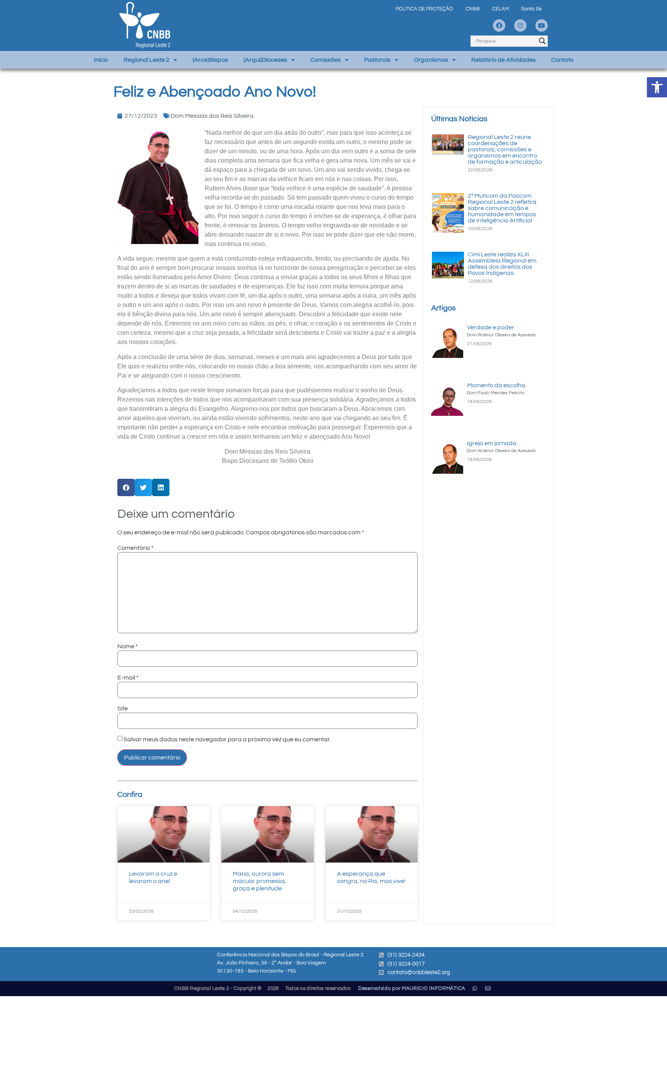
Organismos (431, 60)
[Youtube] (541, 25)
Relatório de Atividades (503, 60)
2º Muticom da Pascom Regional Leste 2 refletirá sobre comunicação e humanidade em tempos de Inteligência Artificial (502, 208)
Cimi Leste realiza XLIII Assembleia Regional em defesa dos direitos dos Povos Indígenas (502, 263)
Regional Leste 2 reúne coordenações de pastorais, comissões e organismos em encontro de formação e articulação (505, 149)
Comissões (325, 60)
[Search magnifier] (542, 41)
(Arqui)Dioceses (265, 60)
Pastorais (377, 60)
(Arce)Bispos (210, 60)
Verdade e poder (490, 327)
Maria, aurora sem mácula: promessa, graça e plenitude (259, 881)
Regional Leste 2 (146, 60)
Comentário (135, 548)
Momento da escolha (496, 385)
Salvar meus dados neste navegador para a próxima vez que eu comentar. (227, 739)
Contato (562, 60)
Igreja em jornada (491, 443)
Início (101, 60)
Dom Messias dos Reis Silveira (212, 116)
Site (122, 708)
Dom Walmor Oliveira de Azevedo (501, 334)
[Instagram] (520, 25)
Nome (127, 646)
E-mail (128, 678)
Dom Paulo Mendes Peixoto (496, 392)
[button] (657, 87)
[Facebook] (499, 25)
